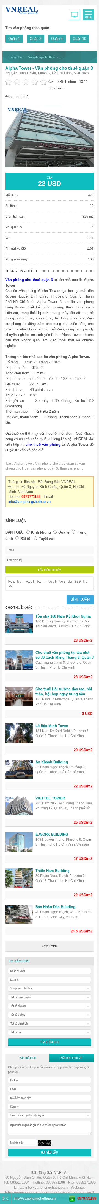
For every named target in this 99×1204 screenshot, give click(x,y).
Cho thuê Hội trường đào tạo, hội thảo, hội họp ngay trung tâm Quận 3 (63, 694)
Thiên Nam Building (52, 871)
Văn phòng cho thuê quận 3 (56, 463)
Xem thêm (49, 945)
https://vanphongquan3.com (27, 1192)
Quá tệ (63, 532)
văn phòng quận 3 (44, 468)
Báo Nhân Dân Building (55, 907)
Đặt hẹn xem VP (71, 1057)
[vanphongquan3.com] (21, 9)
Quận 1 (14, 39)
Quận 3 (35, 39)
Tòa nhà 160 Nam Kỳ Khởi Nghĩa (63, 616)
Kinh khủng (41, 532)
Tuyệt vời (46, 539)
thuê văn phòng (72, 468)
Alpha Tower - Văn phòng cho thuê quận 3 (49, 68)
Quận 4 (57, 39)
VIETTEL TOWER (50, 798)
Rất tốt (25, 539)
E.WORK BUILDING (51, 834)
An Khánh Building (51, 762)
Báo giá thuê (27, 1057)
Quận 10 (79, 39)
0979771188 (86, 1198)
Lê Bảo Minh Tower (51, 726)
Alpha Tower (23, 463)
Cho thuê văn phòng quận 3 (72, 1192)
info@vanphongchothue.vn (29, 501)
